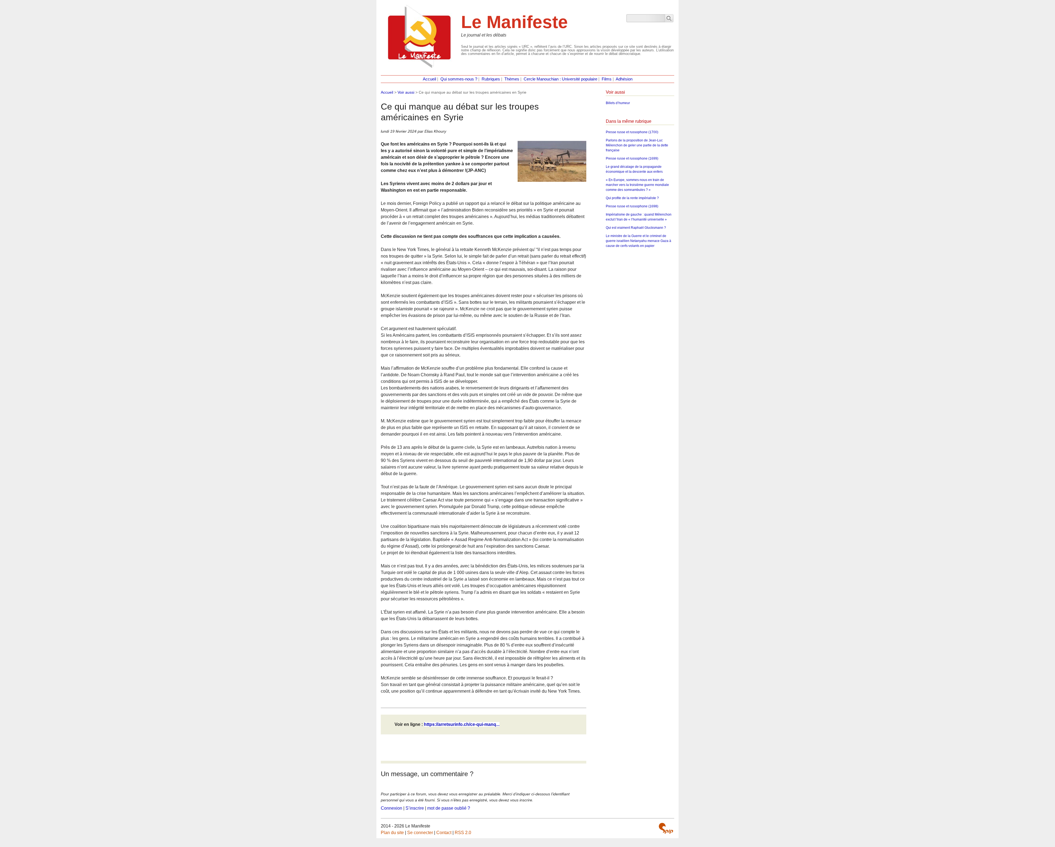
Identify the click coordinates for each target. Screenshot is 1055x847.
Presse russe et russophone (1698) (632, 206)
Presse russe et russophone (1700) (632, 132)
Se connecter (420, 832)
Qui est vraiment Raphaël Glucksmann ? (636, 228)
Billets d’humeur (618, 103)
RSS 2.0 (463, 832)
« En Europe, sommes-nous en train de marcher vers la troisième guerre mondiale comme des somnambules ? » (637, 185)
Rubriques (491, 79)
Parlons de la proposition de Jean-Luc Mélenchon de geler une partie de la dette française (637, 145)
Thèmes (511, 79)
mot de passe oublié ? (448, 808)
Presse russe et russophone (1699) (632, 158)
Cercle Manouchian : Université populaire (560, 79)
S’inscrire (415, 808)
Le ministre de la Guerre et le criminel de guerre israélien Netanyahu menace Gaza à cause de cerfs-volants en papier (638, 241)
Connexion (391, 808)
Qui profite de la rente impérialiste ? (632, 198)
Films (607, 79)
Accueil (429, 79)
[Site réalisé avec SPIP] (666, 828)
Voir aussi (406, 92)
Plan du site (392, 832)
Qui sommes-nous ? (458, 79)
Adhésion (624, 79)
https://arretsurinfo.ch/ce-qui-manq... (461, 724)
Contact (443, 832)
